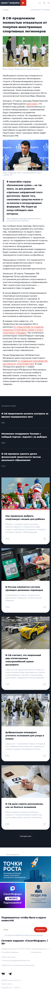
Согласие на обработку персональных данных (23, 935)
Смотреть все (25, 836)
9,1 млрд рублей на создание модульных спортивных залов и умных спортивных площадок (23, 330)
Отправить (40, 930)
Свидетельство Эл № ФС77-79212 (15, 949)
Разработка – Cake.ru (10, 987)
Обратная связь (8, 957)
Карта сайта (6, 984)
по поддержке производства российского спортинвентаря (25, 362)
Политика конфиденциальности (15, 960)
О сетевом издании (10, 952)
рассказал (32, 103)
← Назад (5, 10)
